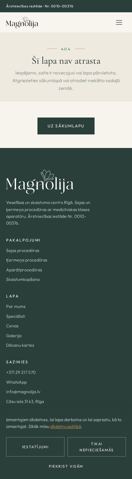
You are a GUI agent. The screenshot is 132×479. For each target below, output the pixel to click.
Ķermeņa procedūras (26, 260)
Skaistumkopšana (23, 279)
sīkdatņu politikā (65, 426)
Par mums (15, 306)
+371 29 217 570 (21, 372)
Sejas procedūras (22, 250)
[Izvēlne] (119, 22)
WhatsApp (16, 382)
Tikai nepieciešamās (97, 446)
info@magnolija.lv (23, 391)
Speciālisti (15, 316)
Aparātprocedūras (24, 270)
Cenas (12, 326)
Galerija (13, 335)
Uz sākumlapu (66, 126)
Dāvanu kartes (20, 345)
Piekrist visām (66, 466)
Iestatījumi (35, 447)
